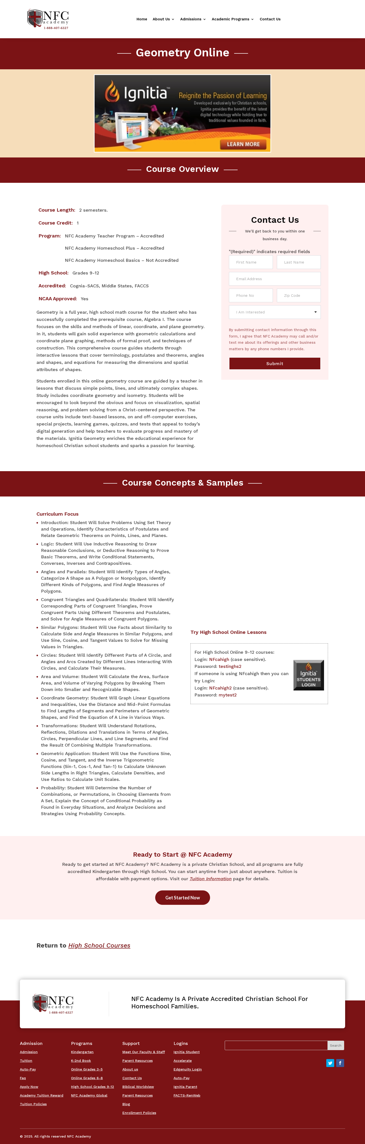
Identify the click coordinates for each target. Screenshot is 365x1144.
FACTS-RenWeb (187, 1095)
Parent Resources (137, 1061)
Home (142, 19)
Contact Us (270, 19)
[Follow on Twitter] (330, 1063)
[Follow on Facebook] (340, 1063)
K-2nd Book (81, 1061)
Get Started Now (182, 897)
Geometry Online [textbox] (182, 52)
